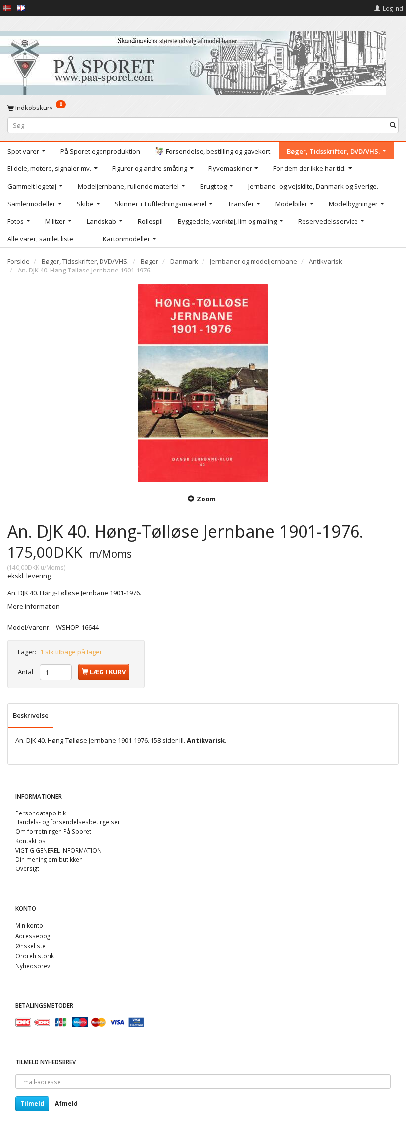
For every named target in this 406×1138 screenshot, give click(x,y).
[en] (21, 7)
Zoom (206, 498)
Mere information (33, 606)
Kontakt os (30, 841)
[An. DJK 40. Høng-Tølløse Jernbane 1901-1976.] (203, 383)
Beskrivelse (31, 715)
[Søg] (393, 125)
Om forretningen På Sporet (53, 831)
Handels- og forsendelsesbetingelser (67, 822)
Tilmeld (32, 1103)
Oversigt (27, 868)
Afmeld (66, 1103)
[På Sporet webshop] (193, 61)
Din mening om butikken (49, 859)
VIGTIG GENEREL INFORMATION (58, 850)
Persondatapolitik (40, 813)
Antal (26, 671)
